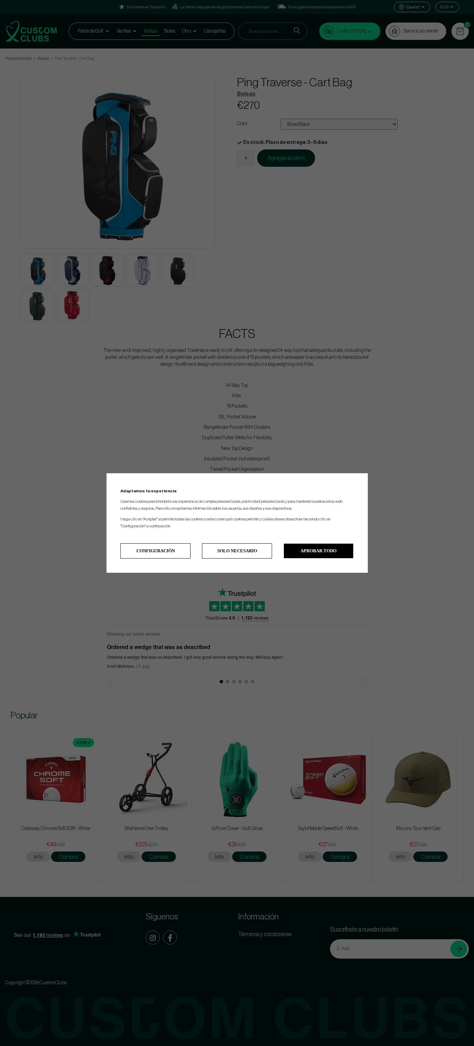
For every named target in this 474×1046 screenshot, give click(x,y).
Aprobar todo (319, 550)
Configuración (155, 550)
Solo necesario (237, 550)
